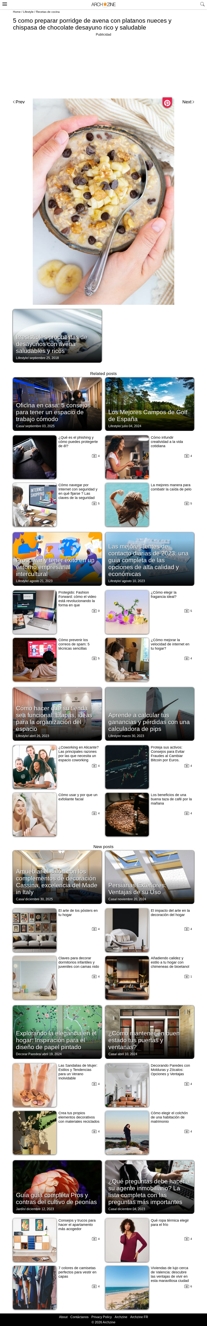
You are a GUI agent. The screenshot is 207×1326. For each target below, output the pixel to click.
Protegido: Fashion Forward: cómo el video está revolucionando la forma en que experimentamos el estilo (78, 600)
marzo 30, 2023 (133, 736)
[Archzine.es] (103, 4)
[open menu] (4, 3)
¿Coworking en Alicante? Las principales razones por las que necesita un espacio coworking (78, 753)
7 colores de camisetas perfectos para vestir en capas (77, 1272)
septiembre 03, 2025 (40, 426)
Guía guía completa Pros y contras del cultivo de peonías (56, 1198)
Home (17, 11)
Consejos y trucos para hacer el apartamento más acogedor (77, 1224)
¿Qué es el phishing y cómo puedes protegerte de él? (78, 441)
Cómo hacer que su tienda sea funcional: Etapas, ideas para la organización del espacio (54, 718)
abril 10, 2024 (127, 1054)
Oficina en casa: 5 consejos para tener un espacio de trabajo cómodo (53, 412)
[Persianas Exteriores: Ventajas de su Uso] (149, 876)
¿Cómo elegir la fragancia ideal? (163, 594)
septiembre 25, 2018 (44, 358)
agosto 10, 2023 (133, 581)
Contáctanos (79, 1317)
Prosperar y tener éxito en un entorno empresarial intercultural (55, 567)
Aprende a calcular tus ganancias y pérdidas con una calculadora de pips (149, 722)
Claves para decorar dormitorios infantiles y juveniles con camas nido (78, 962)
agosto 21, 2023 (41, 581)
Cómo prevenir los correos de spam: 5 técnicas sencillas (74, 644)
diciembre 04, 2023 (131, 1209)
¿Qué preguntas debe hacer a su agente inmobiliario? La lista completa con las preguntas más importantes (149, 1191)
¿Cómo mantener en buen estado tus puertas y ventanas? (144, 1040)
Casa (20, 426)
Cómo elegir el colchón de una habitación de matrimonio (169, 1117)
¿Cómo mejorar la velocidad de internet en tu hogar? (170, 644)
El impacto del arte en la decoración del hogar (170, 913)
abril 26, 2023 (39, 736)
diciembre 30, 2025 (39, 899)
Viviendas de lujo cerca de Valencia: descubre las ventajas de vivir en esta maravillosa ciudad (170, 1274)
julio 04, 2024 (131, 426)
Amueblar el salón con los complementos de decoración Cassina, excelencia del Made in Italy (56, 881)
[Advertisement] (103, 65)
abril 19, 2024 (52, 1054)
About (63, 1317)
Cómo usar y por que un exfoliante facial (77, 797)
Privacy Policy (101, 1317)
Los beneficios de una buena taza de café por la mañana (171, 799)
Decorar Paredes (28, 1054)
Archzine (121, 1317)
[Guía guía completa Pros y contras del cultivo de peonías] (57, 1186)
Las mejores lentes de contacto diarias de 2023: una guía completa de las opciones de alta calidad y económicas (148, 560)
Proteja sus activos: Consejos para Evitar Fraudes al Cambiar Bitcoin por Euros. (168, 753)
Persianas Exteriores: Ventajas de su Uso (137, 888)
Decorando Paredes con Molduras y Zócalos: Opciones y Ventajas (170, 1069)
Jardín (20, 1209)
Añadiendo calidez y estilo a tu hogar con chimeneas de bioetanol (170, 962)
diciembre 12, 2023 (40, 1209)
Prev (20, 101)
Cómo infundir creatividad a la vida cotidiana (167, 441)
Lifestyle (28, 11)
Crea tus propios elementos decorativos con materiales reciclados (78, 1117)
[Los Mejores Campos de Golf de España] (149, 403)
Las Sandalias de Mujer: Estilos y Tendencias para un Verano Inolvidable (77, 1071)
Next (186, 101)
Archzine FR (139, 1317)
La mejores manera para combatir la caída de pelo (171, 487)
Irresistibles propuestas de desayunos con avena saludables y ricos (51, 344)
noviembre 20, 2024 (132, 899)
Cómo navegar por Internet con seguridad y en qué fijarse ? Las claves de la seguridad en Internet (77, 493)
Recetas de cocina (48, 11)
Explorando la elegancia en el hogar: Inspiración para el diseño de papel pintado (56, 1040)
